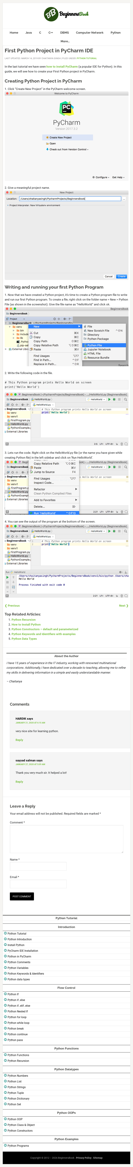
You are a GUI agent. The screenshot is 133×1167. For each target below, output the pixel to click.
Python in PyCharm (19, 956)
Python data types (19, 979)
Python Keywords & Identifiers (26, 973)
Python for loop (17, 1017)
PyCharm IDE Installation (23, 950)
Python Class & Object (21, 1125)
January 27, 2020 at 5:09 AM (30, 764)
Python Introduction (20, 939)
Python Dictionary (18, 1098)
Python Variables (18, 968)
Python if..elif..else (19, 1005)
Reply (19, 740)
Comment (17, 822)
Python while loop (18, 1023)
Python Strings (17, 1087)
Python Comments (19, 962)
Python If (13, 994)
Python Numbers (18, 1075)
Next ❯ (123, 605)
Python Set (14, 1104)
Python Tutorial (87, 58)
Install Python (16, 945)
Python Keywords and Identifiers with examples (44, 634)
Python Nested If (18, 1011)
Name (15, 859)
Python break (16, 1028)
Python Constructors (20, 1130)
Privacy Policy (83, 1157)
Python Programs (18, 1145)
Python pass (15, 1040)
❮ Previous (12, 605)
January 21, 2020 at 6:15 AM (30, 723)
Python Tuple (16, 1093)
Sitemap (98, 1157)
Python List (14, 1081)
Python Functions (18, 1055)
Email (14, 877)
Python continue (18, 1034)
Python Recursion (24, 619)
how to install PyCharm (62, 66)
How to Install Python (26, 624)
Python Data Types (24, 638)
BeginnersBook (66, 14)
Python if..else (16, 1000)
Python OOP (15, 1119)
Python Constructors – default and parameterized (45, 629)
